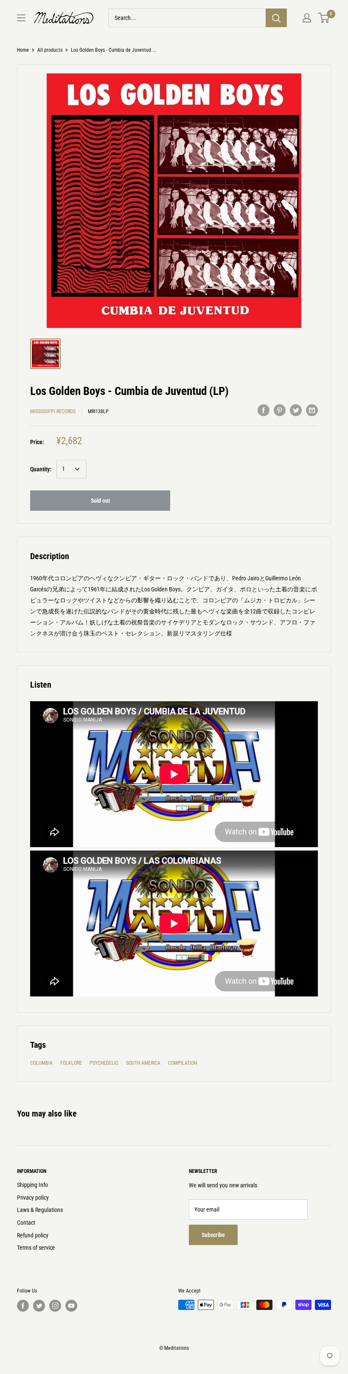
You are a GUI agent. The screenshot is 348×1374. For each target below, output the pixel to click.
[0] (324, 18)
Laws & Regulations (40, 1209)
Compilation (182, 1063)
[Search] (276, 17)
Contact (26, 1222)
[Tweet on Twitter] (296, 410)
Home (23, 50)
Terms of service (36, 1247)
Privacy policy (33, 1197)
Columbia (41, 1063)
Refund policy (32, 1235)
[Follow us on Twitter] (39, 1306)
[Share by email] (312, 410)
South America (143, 1063)
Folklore (71, 1063)
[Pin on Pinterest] (280, 410)
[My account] (307, 17)
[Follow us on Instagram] (55, 1306)
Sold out (100, 500)
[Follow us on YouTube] (71, 1306)
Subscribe (213, 1234)
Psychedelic (104, 1063)
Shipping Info (32, 1184)
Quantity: (40, 469)
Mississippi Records (53, 411)
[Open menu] (21, 17)
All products (49, 50)
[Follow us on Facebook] (23, 1306)
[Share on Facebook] (263, 410)
